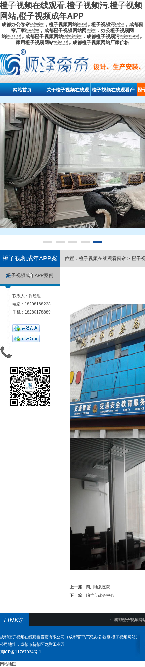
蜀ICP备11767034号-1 (20, 652)
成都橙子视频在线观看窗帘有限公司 (32, 637)
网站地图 (8, 664)
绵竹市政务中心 (100, 595)
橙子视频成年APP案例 (29, 275)
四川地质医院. (98, 587)
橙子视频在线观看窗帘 (102, 258)
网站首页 (22, 89)
